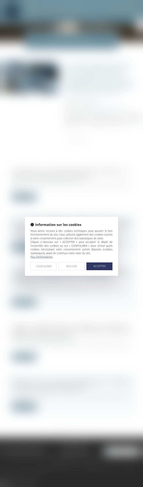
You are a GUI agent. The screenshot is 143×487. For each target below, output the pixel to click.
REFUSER (71, 266)
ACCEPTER (99, 266)
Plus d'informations (42, 257)
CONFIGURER (44, 266)
